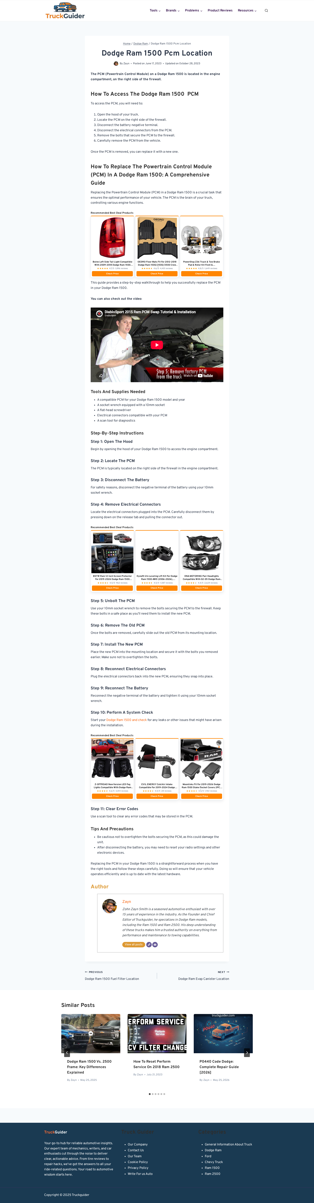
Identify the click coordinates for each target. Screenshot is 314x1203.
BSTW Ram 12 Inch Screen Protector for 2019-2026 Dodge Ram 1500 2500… (112, 579)
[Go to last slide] (67, 1052)
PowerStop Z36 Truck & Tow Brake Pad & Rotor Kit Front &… (201, 264)
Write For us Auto (140, 1174)
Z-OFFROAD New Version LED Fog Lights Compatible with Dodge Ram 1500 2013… (112, 787)
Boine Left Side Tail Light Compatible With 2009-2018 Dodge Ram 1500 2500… (112, 265)
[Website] (149, 944)
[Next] (247, 1052)
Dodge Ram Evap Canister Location (203, 976)
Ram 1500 (212, 1168)
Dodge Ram (213, 1150)
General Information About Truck (228, 1145)
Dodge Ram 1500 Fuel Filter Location (112, 976)
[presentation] (90, 1033)
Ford (208, 1156)
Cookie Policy (138, 1162)
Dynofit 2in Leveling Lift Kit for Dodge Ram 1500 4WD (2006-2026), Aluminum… (157, 579)
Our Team (135, 1156)
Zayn (126, 63)
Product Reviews (220, 11)
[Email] (155, 944)
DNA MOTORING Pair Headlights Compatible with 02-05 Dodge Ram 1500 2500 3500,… (201, 579)
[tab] (150, 1094)
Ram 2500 (212, 1174)
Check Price (112, 273)
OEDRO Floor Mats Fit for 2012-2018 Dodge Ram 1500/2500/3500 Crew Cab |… (157, 265)
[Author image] (116, 63)
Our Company (138, 1145)
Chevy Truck (214, 1162)
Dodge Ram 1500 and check (126, 720)
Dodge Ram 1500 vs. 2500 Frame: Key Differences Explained (89, 1067)
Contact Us (136, 1150)
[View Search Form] (266, 10)
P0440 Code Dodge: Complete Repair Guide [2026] (219, 1067)
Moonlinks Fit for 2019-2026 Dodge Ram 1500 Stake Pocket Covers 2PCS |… (201, 787)
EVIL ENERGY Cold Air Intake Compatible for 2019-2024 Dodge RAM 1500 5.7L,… (157, 787)
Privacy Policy (138, 1168)
